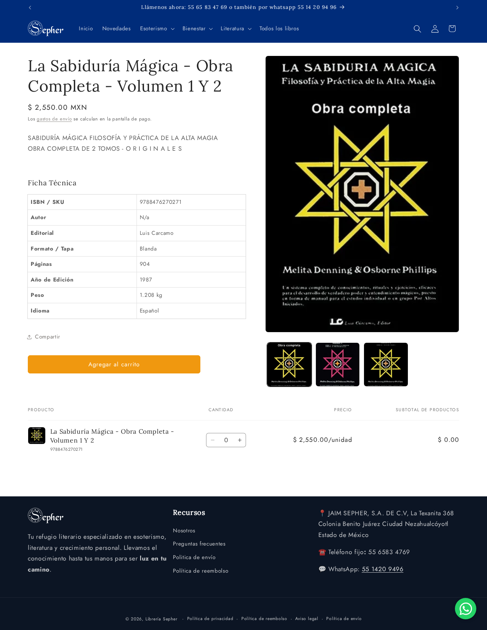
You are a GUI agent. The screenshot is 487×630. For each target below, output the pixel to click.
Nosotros (184, 531)
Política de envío (344, 618)
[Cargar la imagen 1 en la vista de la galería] (289, 364)
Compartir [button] (47, 337)
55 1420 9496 (383, 569)
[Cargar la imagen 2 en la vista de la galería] (338, 364)
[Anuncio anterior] (30, 7)
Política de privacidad (210, 618)
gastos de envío (54, 118)
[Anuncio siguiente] (457, 7)
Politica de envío (194, 557)
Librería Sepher (161, 619)
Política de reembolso (200, 571)
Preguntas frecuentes (199, 544)
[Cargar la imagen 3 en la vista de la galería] (386, 364)
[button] (156, 29)
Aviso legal (306, 618)
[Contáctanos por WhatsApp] (465, 608)
